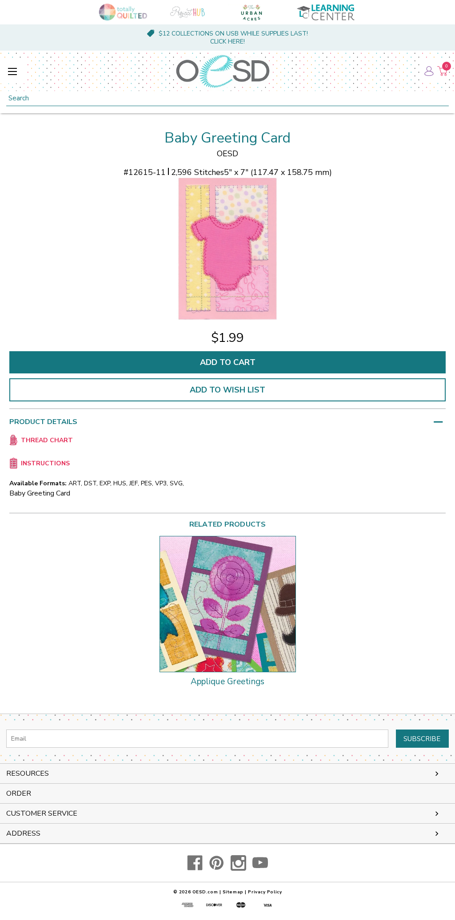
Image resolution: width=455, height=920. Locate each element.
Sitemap (233, 892)
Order (18, 793)
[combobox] (227, 98)
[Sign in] (428, 71)
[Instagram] (238, 863)
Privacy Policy (265, 892)
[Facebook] (195, 863)
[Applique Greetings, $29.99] (228, 604)
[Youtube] (260, 863)
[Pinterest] (216, 863)
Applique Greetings (228, 682)
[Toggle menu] (12, 71)
